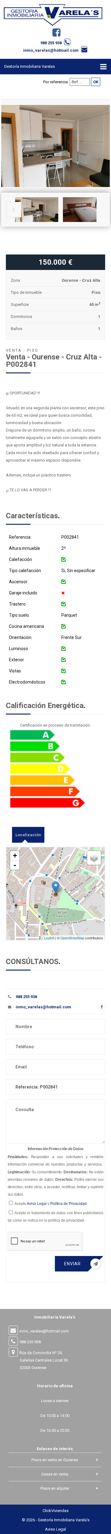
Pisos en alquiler (54, 1488)
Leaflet (49, 937)
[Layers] (94, 858)
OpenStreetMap (72, 937)
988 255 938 (51, 43)
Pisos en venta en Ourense (54, 1460)
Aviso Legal (37, 1204)
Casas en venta (54, 1474)
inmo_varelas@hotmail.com (51, 50)
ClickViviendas (55, 1510)
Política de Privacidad (68, 1204)
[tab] (28, 835)
